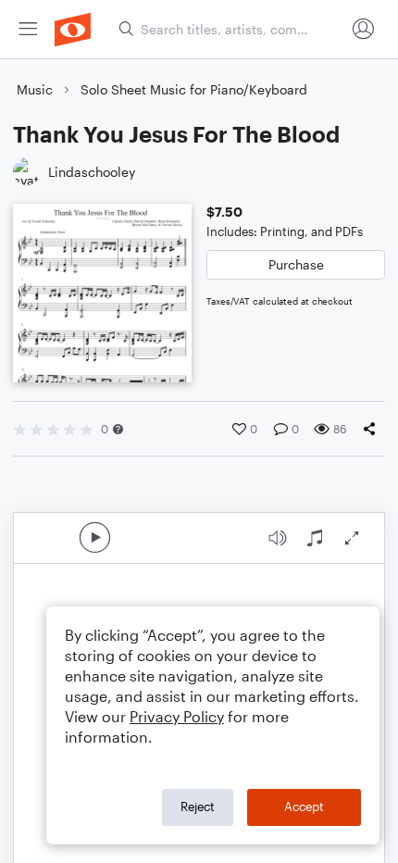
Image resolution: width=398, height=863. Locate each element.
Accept (304, 806)
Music (35, 89)
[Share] (373, 428)
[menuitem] (28, 29)
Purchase (296, 264)
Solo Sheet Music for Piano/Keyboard (194, 89)
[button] (118, 429)
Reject (197, 806)
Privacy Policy (177, 716)
